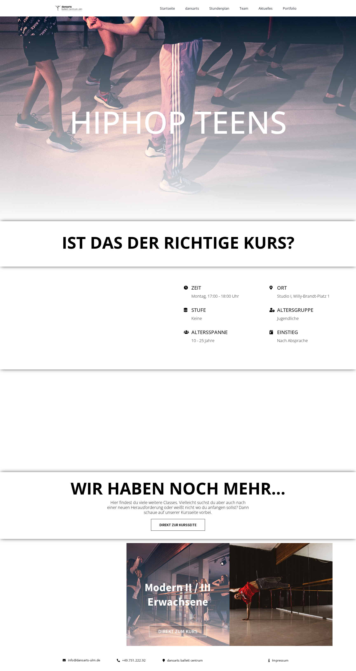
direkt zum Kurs (178, 631)
